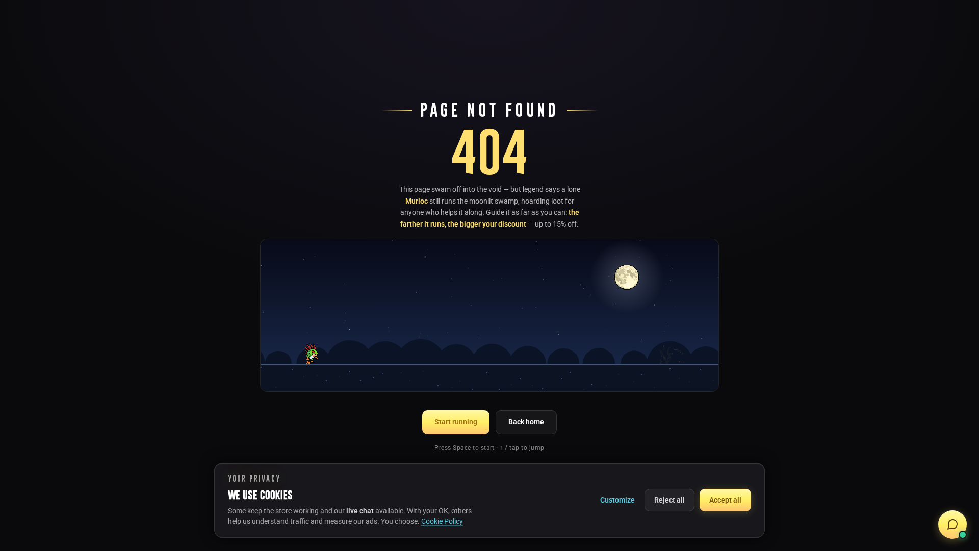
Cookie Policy (442, 521)
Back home (526, 422)
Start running (455, 422)
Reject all (669, 500)
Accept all (725, 500)
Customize (617, 500)
